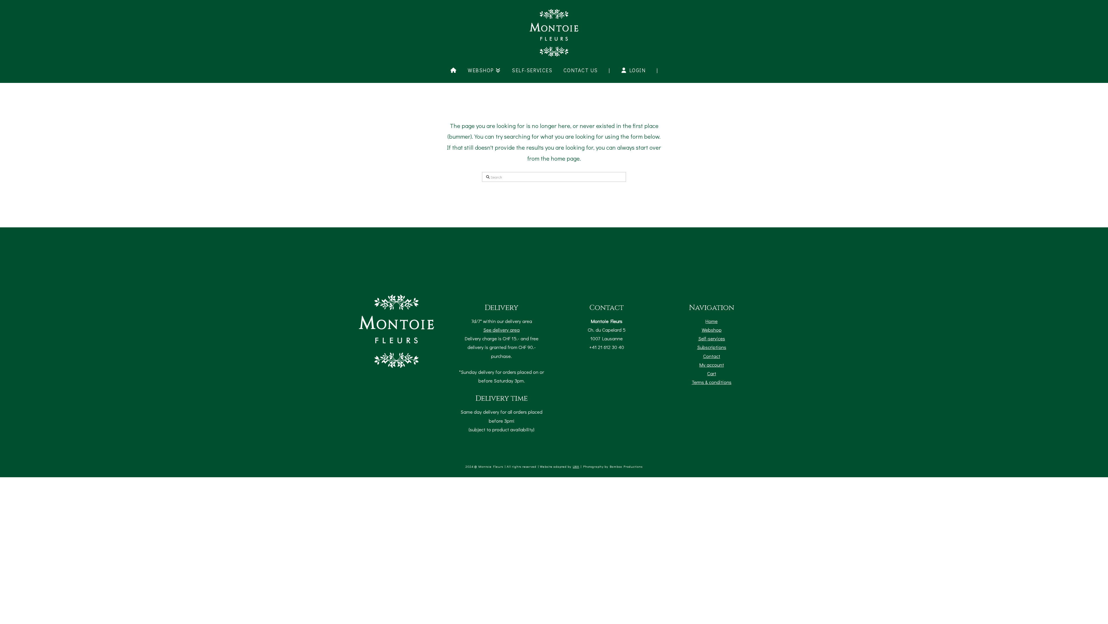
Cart (711, 373)
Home (711, 321)
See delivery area (501, 329)
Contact (711, 356)
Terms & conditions (711, 382)
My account (711, 364)
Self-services (711, 338)
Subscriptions (711, 347)
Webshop (712, 329)
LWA (576, 466)
